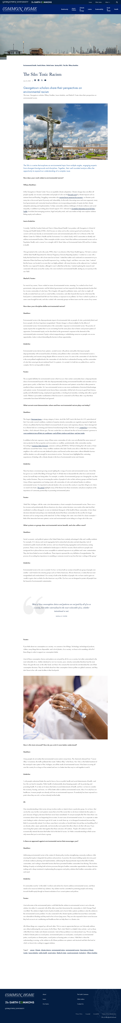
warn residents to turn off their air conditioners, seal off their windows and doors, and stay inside (54, 433)
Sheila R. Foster (61, 953)
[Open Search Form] (117, 2)
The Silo (65, 65)
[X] (42, 80)
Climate (37, 950)
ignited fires (83, 427)
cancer (32, 950)
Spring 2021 (58, 65)
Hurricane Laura (36, 419)
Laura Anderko (33, 953)
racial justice (52, 953)
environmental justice (58, 950)
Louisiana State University (40, 446)
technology (82, 953)
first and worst (72, 194)
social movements (72, 953)
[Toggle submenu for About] (109, 2)
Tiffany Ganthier (73, 65)
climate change (46, 950)
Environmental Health (29, 65)
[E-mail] (45, 80)
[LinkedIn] (38, 80)
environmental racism (72, 950)
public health (43, 953)
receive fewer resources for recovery (71, 197)
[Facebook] (35, 80)
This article (41, 488)
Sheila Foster (50, 65)
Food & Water (41, 65)
